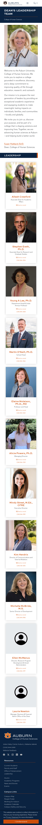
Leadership (8, 774)
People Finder (9, 799)
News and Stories (10, 783)
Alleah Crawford (21, 196)
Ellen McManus (21, 657)
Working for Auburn (11, 801)
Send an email (21, 205)
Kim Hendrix (21, 554)
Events (6, 786)
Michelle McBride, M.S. (21, 607)
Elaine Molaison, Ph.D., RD (21, 402)
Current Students (10, 765)
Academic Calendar (11, 804)
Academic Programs (11, 781)
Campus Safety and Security (15, 807)
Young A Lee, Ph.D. (21, 300)
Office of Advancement (12, 771)
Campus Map (9, 796)
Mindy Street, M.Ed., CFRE (21, 504)
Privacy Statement (12, 817)
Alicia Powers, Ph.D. (21, 453)
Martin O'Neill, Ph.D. (21, 351)
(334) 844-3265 (9, 747)
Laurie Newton (21, 711)
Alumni (6, 778)
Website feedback (9, 750)
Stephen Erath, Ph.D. (21, 248)
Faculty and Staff (10, 768)
